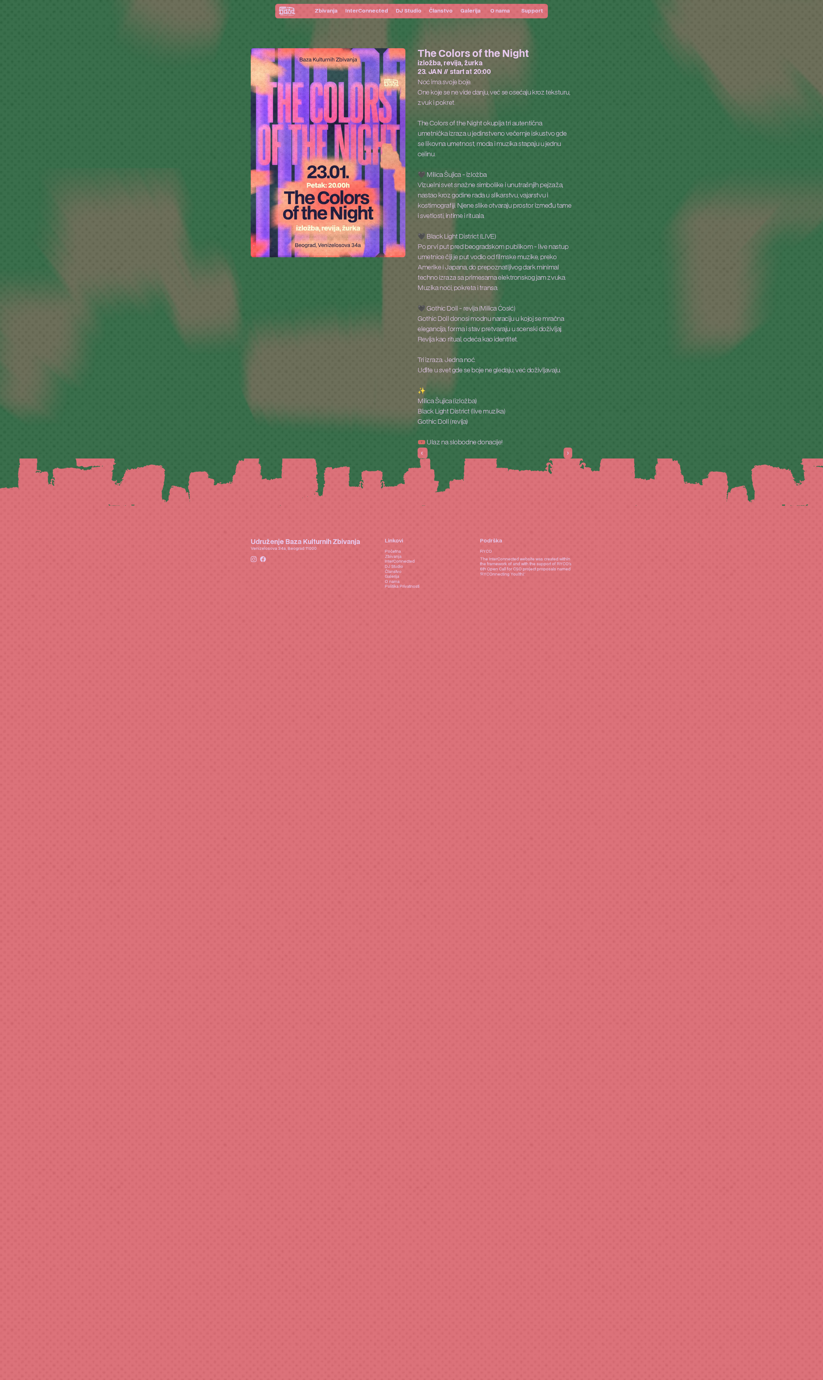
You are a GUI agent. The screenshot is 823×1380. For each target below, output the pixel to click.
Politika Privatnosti (402, 586)
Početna (393, 551)
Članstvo (393, 572)
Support (532, 11)
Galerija (392, 576)
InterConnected (400, 561)
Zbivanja (393, 556)
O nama (392, 582)
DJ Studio (394, 566)
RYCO (486, 551)
